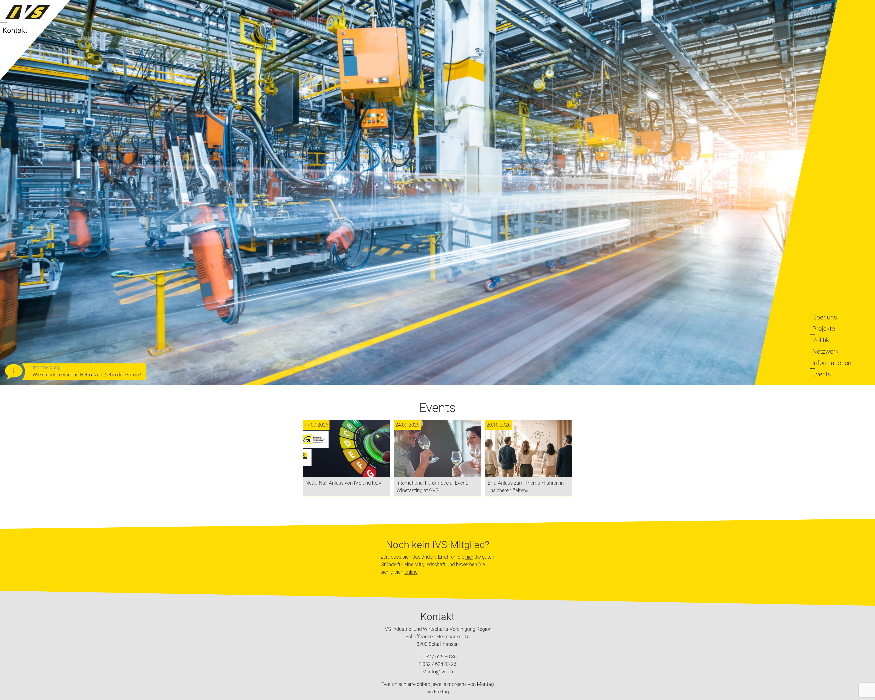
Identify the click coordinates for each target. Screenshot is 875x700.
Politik (820, 340)
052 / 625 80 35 (440, 656)
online (410, 572)
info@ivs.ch (440, 671)
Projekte (823, 328)
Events (821, 374)
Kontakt (15, 30)
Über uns (824, 317)
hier (469, 557)
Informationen (831, 363)
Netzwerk (825, 351)
